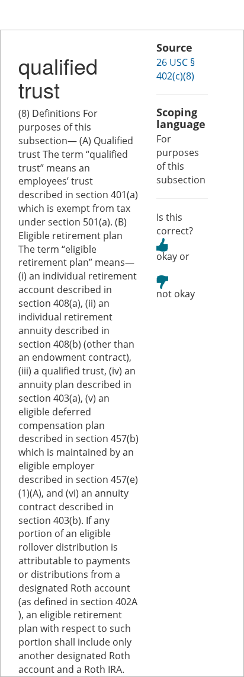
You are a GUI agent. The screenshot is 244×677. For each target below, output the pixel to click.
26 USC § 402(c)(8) (175, 69)
